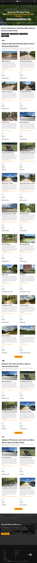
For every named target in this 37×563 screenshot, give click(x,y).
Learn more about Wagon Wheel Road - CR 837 (27, 187)
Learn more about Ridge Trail (9, 278)
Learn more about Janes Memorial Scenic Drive (27, 156)
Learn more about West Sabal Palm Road (27, 65)
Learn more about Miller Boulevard (9, 65)
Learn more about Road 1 (27, 339)
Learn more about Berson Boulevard (27, 126)
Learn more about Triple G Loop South (9, 95)
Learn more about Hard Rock (27, 278)
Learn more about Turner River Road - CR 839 (9, 217)
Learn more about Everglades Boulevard (9, 156)
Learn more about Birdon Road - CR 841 (9, 187)
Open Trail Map (5, 533)
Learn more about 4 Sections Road (27, 309)
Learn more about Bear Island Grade (27, 248)
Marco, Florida (28, 22)
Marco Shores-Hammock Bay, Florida (18, 22)
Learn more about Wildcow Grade (9, 339)
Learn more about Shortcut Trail (9, 126)
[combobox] (17, 19)
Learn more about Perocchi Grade (9, 248)
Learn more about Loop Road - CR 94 (9, 309)
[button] (5, 34)
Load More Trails (18, 356)
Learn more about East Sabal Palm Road (27, 95)
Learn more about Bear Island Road (27, 217)
